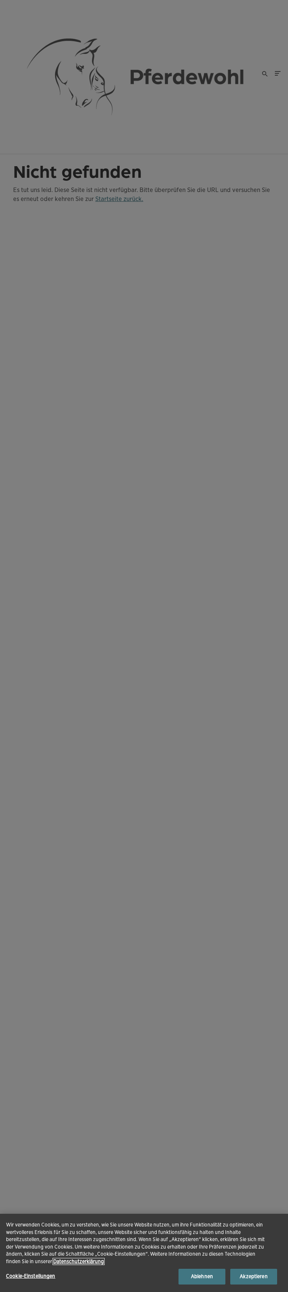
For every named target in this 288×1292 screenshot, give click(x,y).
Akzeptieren (253, 1276)
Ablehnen (202, 1276)
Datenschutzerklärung (78, 1261)
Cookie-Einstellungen (31, 1276)
